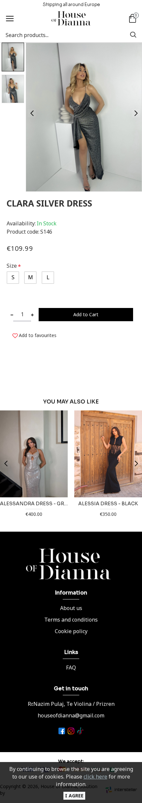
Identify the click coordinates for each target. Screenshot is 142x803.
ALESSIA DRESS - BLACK (108, 504)
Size (12, 265)
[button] (32, 113)
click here (95, 776)
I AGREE (74, 795)
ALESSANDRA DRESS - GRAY (34, 504)
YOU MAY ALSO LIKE (71, 402)
